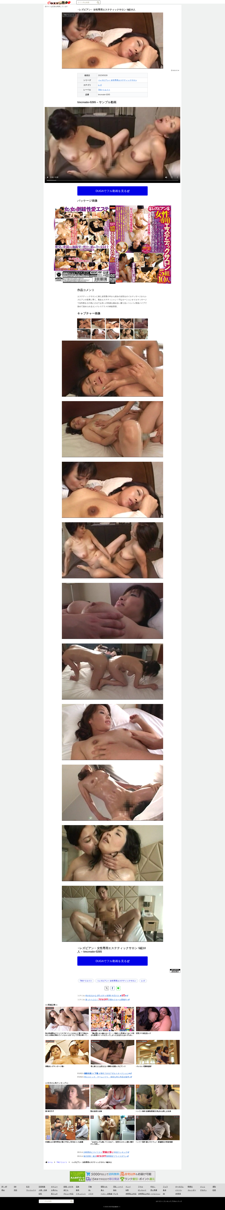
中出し (152, 1187)
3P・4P (4, 1187)
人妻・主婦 (43, 1190)
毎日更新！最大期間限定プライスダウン (105, 1156)
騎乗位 (190, 1187)
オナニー (54, 1187)
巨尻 (214, 1190)
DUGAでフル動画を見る (111, 190)
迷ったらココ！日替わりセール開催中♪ (106, 1000)
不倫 (90, 1187)
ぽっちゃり (142, 1190)
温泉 (77, 1187)
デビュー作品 (68, 1194)
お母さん (54, 1190)
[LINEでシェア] (118, 988)
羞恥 (214, 1187)
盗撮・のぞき (68, 1187)
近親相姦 (42, 1187)
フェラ (165, 1187)
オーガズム (179, 1187)
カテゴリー (159, 1201)
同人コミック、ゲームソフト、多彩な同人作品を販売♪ (107, 1077)
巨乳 (40, 1194)
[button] (98, 2)
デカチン (203, 1190)
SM (15, 1187)
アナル (140, 1187)
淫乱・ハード (118, 1187)
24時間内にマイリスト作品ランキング (105, 1152)
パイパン (178, 1190)
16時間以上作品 (144, 1194)
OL (89, 1190)
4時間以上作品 (131, 1194)
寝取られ (104, 1187)
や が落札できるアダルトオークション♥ (107, 1073)
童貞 (164, 1190)
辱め (3, 1190)
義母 (77, 1190)
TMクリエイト (104, 90)
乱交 (28, 1187)
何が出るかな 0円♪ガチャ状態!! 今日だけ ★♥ (105, 996)
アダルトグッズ (177, 1201)
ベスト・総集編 (106, 1194)
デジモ (115, 1194)
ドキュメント (81, 1194)
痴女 (114, 1190)
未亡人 (66, 1190)
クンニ (202, 1187)
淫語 (15, 1190)
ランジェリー (31, 1190)
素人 (102, 1190)
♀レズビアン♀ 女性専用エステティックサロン (117, 80)
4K (164, 1194)
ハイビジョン (155, 1194)
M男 (127, 1190)
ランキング (167, 1201)
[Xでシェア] (107, 988)
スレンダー (192, 1190)
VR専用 (178, 1194)
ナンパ (128, 1187)
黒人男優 (153, 1190)
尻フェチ (54, 1194)
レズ (100, 85)
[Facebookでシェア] (113, 988)
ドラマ (90, 1194)
